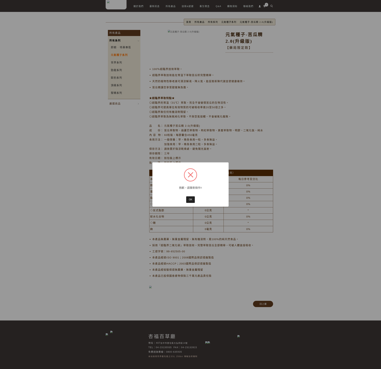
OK (190, 199)
